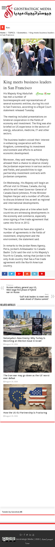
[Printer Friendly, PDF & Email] (43, 93)
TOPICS (11, 33)
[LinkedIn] (30, 535)
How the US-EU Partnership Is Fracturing (25, 412)
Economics (22, 33)
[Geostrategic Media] (27, 10)
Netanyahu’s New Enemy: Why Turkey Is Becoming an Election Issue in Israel (24, 339)
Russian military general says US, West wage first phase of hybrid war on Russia (21, 288)
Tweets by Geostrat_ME (12, 512)
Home (3, 33)
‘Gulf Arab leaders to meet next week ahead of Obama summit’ (34, 296)
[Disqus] (27, 466)
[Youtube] (33, 535)
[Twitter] (27, 535)
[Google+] (21, 535)
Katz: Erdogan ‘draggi (15, 27)
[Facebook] (24, 535)
